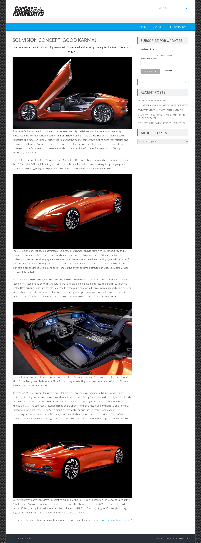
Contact (157, 26)
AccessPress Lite (180, 538)
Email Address (149, 58)
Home (142, 26)
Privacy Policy (177, 26)
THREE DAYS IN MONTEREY (151, 100)
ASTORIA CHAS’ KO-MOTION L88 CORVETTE (162, 105)
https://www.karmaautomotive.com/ (112, 519)
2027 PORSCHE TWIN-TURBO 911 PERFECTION (161, 123)
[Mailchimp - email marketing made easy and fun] (168, 70)
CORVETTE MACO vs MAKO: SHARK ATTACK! (160, 110)
